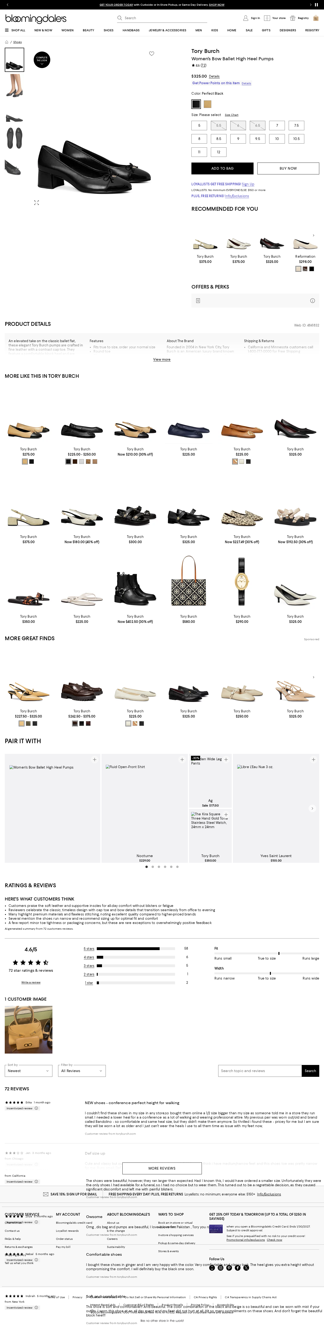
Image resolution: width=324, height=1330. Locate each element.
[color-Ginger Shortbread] (25, 461)
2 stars (89, 974)
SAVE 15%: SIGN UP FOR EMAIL (74, 1194)
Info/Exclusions (237, 196)
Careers (112, 1239)
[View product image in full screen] (36, 202)
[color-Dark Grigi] (28, 723)
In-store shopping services (176, 1235)
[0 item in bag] (316, 18)
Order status (64, 1239)
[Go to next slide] (311, 5)
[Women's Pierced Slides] (28, 581)
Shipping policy (15, 1255)
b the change (116, 1230)
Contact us (12, 1230)
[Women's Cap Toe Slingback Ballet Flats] (135, 414)
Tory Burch (205, 51)
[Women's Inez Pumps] (305, 235)
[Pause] (316, 5)
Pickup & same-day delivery (176, 1243)
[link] (205, 259)
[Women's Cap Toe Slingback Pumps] (205, 235)
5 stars (89, 949)
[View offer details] (255, 301)
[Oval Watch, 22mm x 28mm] (242, 581)
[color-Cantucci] (21, 723)
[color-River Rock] (95, 461)
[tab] (14, 60)
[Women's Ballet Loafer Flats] (242, 502)
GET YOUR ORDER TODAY (116, 4)
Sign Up (248, 184)
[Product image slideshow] (94, 128)
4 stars (89, 957)
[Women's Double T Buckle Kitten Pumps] (295, 581)
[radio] (298, 269)
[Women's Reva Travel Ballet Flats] (189, 414)
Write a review (31, 982)
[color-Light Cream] (241, 461)
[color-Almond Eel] (298, 268)
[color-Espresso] (305, 268)
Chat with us (13, 1222)
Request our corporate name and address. (204, 1312)
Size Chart (231, 115)
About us (113, 1222)
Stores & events (168, 1251)
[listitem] (162, 4)
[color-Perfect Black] (31, 461)
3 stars (89, 966)
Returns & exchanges (19, 1247)
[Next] (313, 235)
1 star (89, 983)
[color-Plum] (88, 723)
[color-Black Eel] (311, 268)
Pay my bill (63, 1247)
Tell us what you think (19, 1263)
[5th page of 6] (171, 867)
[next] (312, 808)
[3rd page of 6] (159, 867)
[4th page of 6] (165, 867)
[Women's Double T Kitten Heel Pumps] (272, 235)
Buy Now (288, 168)
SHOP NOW (216, 4)
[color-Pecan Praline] (235, 461)
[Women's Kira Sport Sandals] (135, 502)
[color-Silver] (81, 461)
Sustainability (116, 1247)
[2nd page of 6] (153, 867)
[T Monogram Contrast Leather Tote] (189, 581)
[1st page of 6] (146, 867)
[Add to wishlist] (151, 54)
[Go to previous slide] (7, 5)
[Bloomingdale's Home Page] (36, 19)
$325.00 (199, 76)
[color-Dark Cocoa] (75, 461)
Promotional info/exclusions (246, 1239)
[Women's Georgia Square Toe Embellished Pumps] (239, 235)
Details (214, 76)
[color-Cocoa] (75, 723)
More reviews (162, 1168)
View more (162, 359)
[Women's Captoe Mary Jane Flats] (189, 502)
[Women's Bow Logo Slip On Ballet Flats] (28, 414)
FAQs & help (13, 1239)
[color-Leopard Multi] (88, 461)
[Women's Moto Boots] (135, 581)
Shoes (17, 42)
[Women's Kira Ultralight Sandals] (295, 502)
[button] (82, 128)
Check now (274, 1239)
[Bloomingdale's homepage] (7, 42)
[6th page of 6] (177, 867)
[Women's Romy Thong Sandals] (82, 581)
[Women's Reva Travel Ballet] (82, 414)
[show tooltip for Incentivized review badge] (35, 1108)
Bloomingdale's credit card (74, 1222)
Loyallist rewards (67, 1230)
